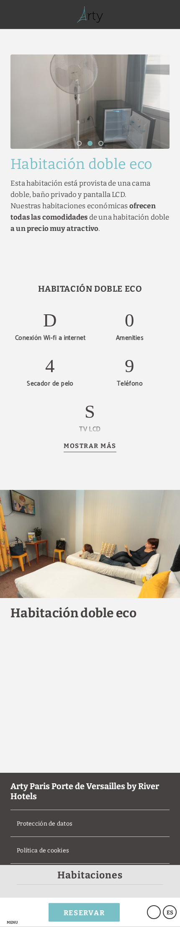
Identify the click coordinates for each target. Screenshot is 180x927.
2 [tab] (90, 143)
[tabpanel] (90, 101)
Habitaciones (90, 875)
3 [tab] (100, 143)
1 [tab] (79, 143)
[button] (12, 912)
